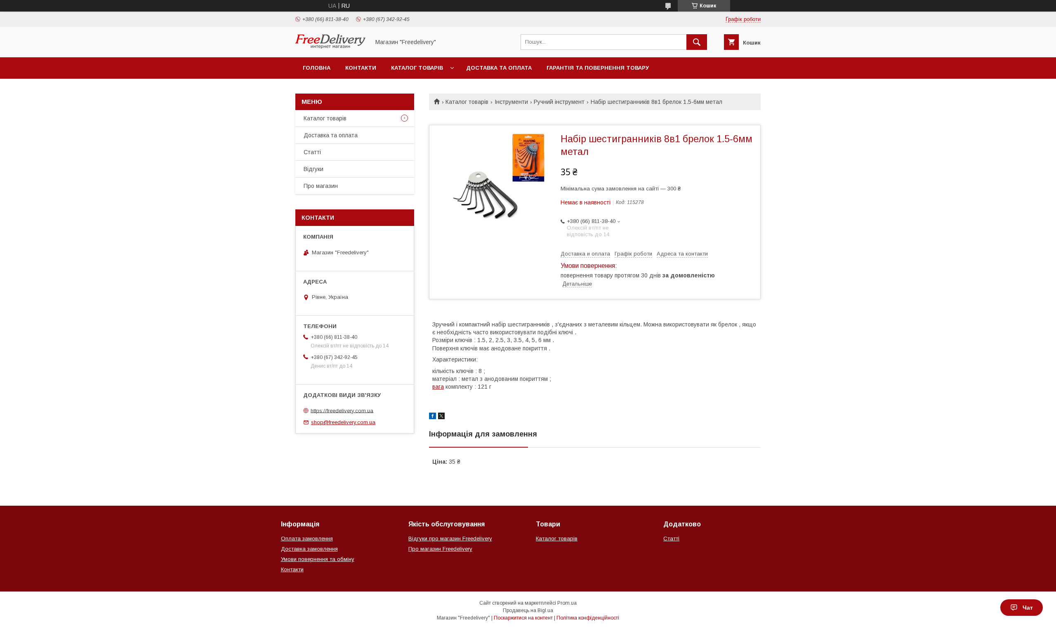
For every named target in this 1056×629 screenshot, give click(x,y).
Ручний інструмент (559, 102)
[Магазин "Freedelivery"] (330, 46)
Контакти (360, 68)
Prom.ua (567, 603)
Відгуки (313, 169)
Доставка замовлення (309, 549)
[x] (441, 417)
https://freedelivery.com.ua (342, 410)
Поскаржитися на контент (523, 618)
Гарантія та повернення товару (598, 68)
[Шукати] (696, 42)
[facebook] (432, 417)
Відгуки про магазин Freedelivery (450, 538)
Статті (312, 152)
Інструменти (511, 102)
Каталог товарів (417, 68)
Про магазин (321, 186)
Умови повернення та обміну (317, 559)
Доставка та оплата (499, 68)
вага (438, 386)
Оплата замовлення (307, 538)
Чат (1028, 607)
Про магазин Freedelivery (440, 549)
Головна (316, 68)
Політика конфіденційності (587, 618)
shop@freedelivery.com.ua (343, 422)
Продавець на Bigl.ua (528, 610)
